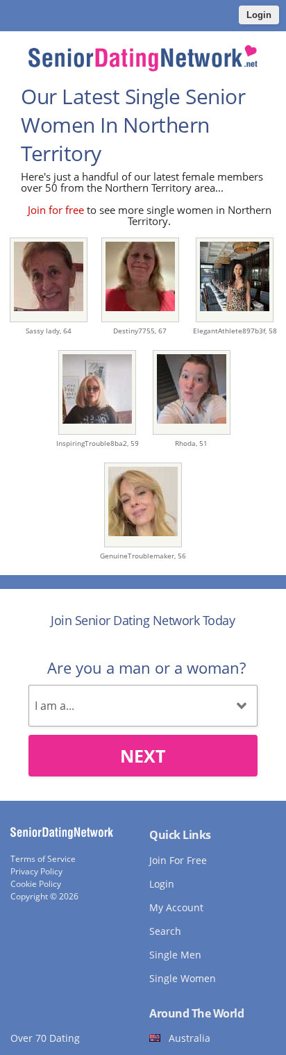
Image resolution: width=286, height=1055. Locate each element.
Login (258, 15)
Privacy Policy (36, 871)
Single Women (182, 978)
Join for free (56, 210)
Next (142, 755)
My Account (176, 907)
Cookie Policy (35, 884)
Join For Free (178, 860)
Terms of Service (43, 859)
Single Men (175, 954)
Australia (189, 1038)
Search (165, 931)
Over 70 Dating (45, 1038)
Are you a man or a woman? (146, 667)
